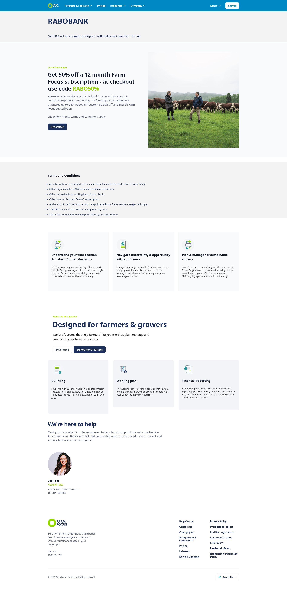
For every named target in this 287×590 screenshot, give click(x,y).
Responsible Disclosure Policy (224, 555)
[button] (78, 5)
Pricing (101, 5)
